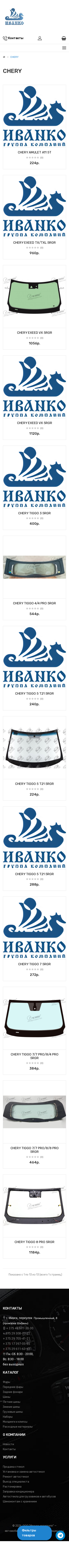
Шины (6, 1397)
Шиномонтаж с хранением (20, 1501)
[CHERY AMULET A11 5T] (34, 116)
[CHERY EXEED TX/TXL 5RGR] (34, 206)
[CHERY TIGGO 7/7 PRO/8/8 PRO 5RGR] (34, 1112)
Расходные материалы (18, 1426)
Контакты (9, 1449)
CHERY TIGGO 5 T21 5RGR (34, 693)
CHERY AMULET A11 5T (34, 152)
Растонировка (12, 1486)
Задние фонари (13, 1392)
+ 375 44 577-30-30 (19, 1328)
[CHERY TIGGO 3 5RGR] (34, 477)
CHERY (14, 57)
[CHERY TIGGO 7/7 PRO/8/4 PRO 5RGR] (34, 1018)
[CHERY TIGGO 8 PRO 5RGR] (34, 1206)
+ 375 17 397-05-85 (16, 1344)
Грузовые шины (13, 1411)
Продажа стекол (13, 1466)
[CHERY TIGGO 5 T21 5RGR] (34, 657)
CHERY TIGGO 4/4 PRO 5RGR (34, 603)
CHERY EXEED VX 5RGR (34, 333)
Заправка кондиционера (18, 1491)
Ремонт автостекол (16, 1476)
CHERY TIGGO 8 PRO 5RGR (34, 1242)
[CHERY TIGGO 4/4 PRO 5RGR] (34, 567)
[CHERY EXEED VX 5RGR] (34, 296)
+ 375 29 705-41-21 (16, 1338)
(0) (41, 157)
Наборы (8, 1416)
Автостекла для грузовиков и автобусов (29, 1496)
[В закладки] (7, 143)
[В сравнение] (62, 143)
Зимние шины (11, 1407)
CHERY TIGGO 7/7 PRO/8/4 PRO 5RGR (34, 1056)
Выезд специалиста (16, 1481)
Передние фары (13, 1387)
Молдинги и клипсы (15, 1421)
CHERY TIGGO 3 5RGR (34, 513)
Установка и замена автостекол (24, 1471)
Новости (8, 1444)
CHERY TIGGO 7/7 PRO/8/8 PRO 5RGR (35, 1150)
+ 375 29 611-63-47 (16, 1349)
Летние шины (11, 1402)
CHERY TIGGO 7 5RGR (34, 964)
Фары (6, 1382)
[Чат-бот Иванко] (60, 1535)
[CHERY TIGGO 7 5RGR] (34, 928)
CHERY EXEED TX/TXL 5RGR (34, 242)
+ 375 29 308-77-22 (16, 1333)
